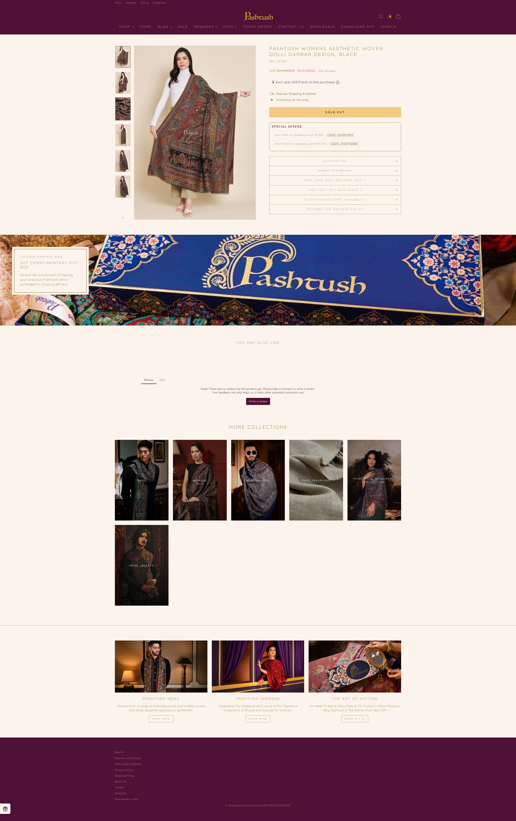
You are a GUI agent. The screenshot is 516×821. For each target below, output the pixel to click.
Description (335, 161)
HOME (146, 27)
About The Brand (335, 170)
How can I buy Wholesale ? (335, 189)
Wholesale (322, 27)
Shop (125, 27)
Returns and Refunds (128, 758)
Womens (131, 2)
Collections (159, 2)
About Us (120, 781)
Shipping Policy (124, 775)
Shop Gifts (354, 718)
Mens (118, 2)
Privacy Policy (124, 769)
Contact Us (291, 27)
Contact (120, 787)
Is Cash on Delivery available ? (335, 199)
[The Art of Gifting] (355, 667)
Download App (358, 27)
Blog (164, 27)
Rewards (205, 27)
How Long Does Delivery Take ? (335, 180)
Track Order (257, 27)
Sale (183, 27)
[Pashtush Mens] (161, 667)
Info (229, 27)
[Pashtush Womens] (258, 667)
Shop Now (161, 718)
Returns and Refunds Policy (335, 209)
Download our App (126, 799)
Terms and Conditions (128, 764)
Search (389, 27)
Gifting (144, 2)
